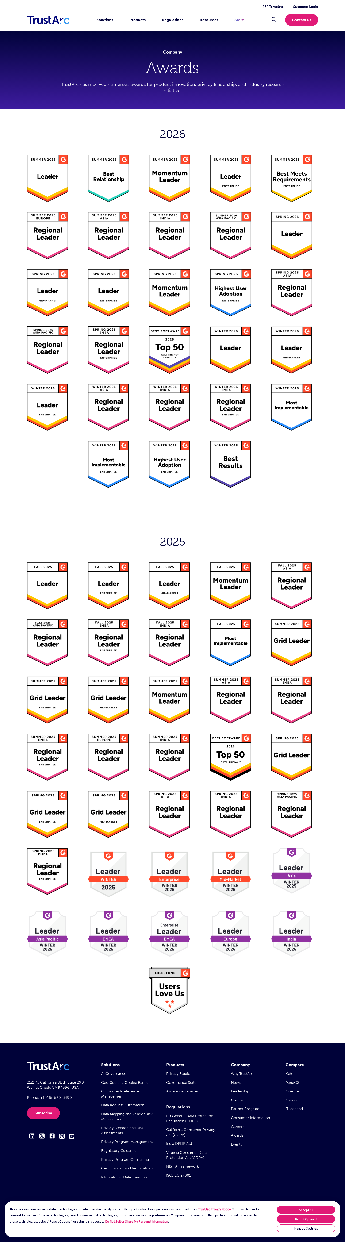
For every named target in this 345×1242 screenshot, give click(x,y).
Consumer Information (250, 1117)
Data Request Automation (122, 1105)
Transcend (294, 1109)
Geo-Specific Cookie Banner (125, 1082)
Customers (240, 1100)
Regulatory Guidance (119, 1150)
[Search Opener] (274, 20)
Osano (291, 1100)
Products (138, 20)
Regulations (172, 20)
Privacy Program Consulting (125, 1159)
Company (240, 1064)
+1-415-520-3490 (56, 1097)
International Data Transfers (124, 1177)
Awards (237, 1135)
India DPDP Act (179, 1143)
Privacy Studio (178, 1073)
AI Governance (113, 1073)
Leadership (240, 1091)
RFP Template (273, 7)
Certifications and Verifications (127, 1168)
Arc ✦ (239, 20)
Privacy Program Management (127, 1141)
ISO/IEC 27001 (178, 1175)
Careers (237, 1126)
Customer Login (305, 7)
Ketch (290, 1073)
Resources (209, 20)
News (236, 1082)
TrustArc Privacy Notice (214, 1209)
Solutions (104, 20)
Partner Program (245, 1109)
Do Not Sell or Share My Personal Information (136, 1221)
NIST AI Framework (182, 1166)
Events (236, 1144)
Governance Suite (181, 1082)
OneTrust (293, 1091)
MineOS (292, 1082)
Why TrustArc (242, 1073)
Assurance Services (182, 1091)
